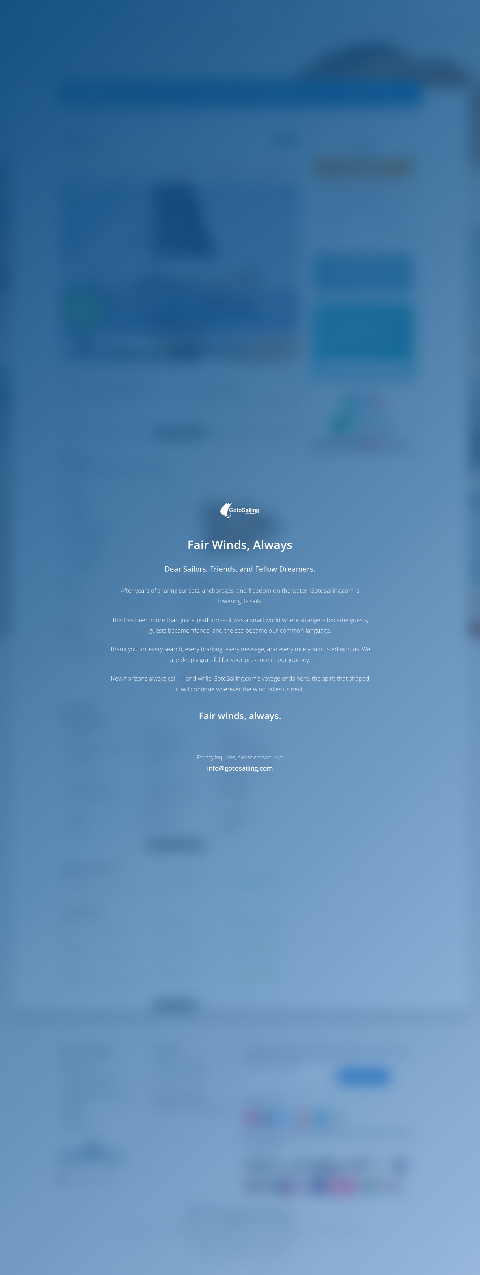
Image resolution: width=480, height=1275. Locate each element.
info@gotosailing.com (240, 768)
